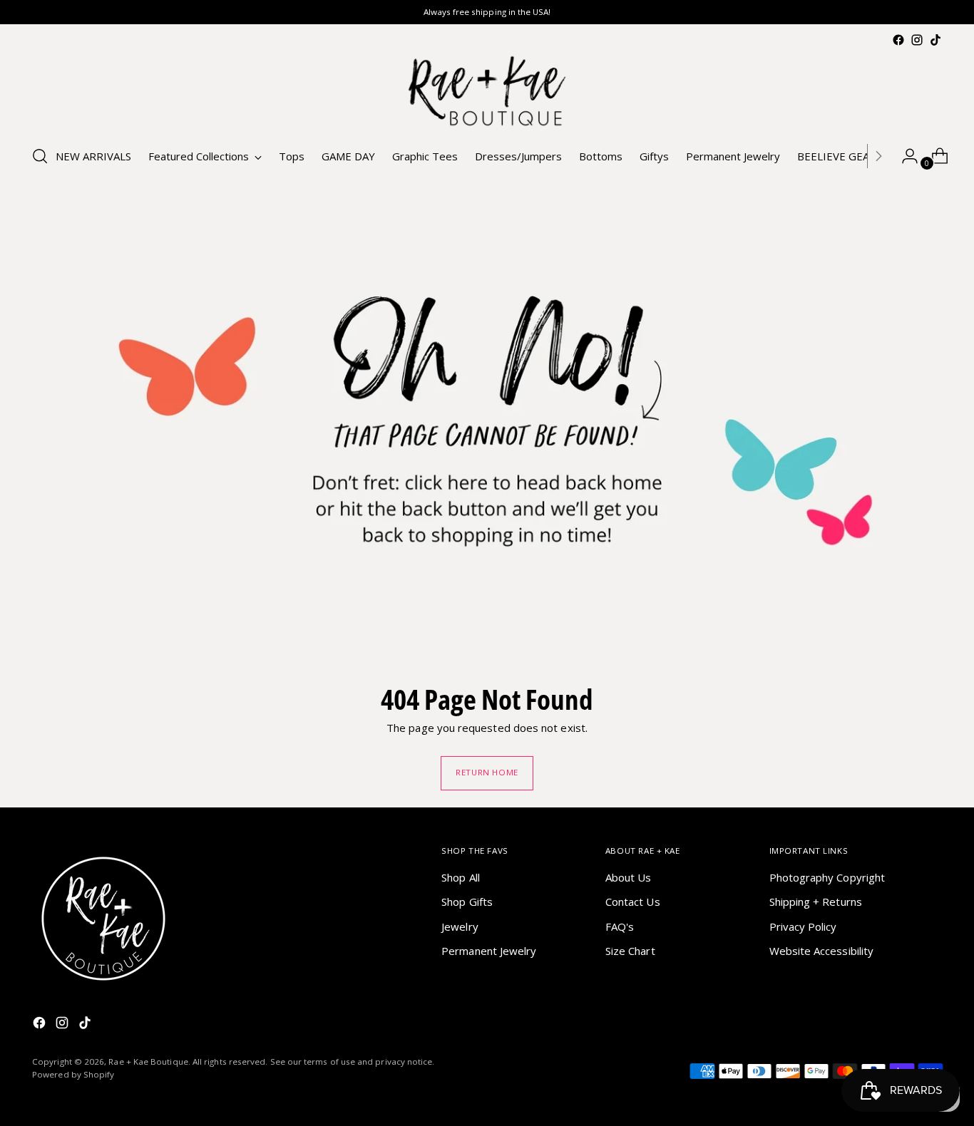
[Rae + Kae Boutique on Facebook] (898, 39)
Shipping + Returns (815, 901)
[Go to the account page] (904, 156)
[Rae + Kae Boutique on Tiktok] (935, 39)
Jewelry (459, 926)
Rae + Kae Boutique (148, 1061)
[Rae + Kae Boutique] (487, 91)
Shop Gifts (467, 901)
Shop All (460, 877)
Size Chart (630, 951)
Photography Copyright (827, 877)
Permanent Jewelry (488, 951)
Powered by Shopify (73, 1074)
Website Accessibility (821, 951)
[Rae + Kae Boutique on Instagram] (917, 39)
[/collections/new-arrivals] (487, 423)
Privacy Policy (803, 926)
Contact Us (632, 901)
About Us (628, 877)
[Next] (878, 156)
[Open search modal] (40, 156)
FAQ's (619, 926)
